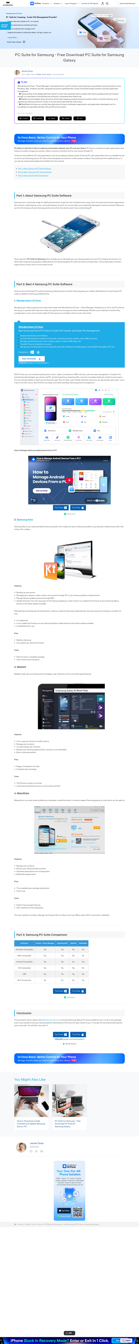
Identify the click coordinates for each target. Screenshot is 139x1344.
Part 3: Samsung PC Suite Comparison (33, 176)
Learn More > (13, 37)
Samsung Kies (25, 519)
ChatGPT (25, 118)
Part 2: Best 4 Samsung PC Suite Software (34, 172)
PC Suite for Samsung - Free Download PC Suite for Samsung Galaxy (67, 1124)
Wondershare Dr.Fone (28, 300)
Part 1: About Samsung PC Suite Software (34, 169)
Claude (67, 118)
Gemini (53, 118)
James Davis (27, 71)
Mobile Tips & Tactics (44, 74)
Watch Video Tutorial (14, 42)
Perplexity (39, 118)
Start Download (29, 359)
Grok (80, 118)
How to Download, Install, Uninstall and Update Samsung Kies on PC (31, 1124)
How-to (21, 1224)
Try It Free (59, 508)
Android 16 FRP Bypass (89, 3)
